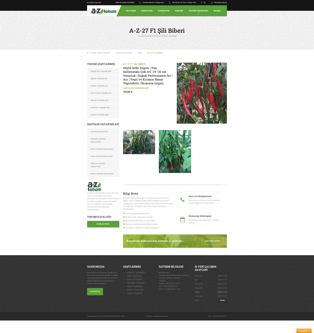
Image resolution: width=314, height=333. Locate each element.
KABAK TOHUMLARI (99, 115)
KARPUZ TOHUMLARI (100, 108)
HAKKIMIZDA (95, 291)
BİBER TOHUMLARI (99, 79)
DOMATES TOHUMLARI (101, 71)
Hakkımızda (147, 10)
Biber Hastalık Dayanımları (102, 149)
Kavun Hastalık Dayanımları (102, 174)
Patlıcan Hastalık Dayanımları (98, 165)
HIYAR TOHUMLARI (99, 86)
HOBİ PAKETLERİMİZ (212, 241)
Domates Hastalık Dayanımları (98, 140)
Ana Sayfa (131, 10)
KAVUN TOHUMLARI (99, 100)
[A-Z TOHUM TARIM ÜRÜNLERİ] (102, 10)
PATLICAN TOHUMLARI (101, 93)
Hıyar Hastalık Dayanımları (102, 156)
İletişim (217, 10)
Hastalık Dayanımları (198, 10)
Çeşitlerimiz (164, 10)
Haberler (179, 10)
